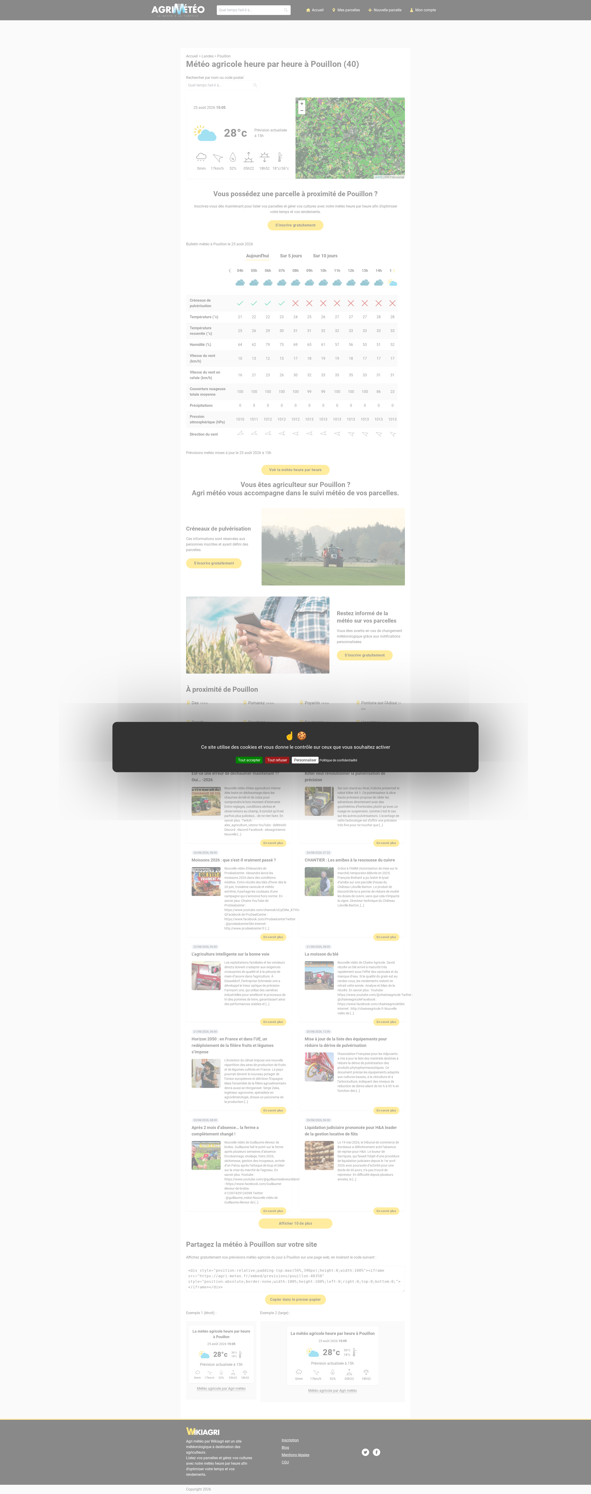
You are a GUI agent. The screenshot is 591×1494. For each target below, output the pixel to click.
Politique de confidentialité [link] (338, 760)
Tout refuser (277, 760)
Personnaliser (305, 760)
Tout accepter (249, 760)
